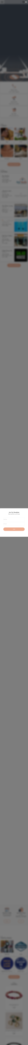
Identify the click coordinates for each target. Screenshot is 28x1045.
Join (14, 529)
